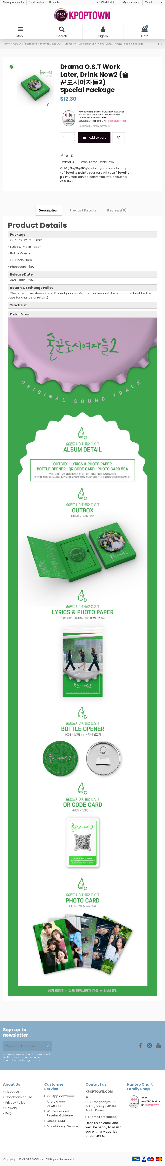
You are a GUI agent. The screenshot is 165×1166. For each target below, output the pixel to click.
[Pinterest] (72, 156)
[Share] (62, 156)
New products (14, 2)
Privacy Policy (15, 1102)
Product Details (82, 210)
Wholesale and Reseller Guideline (60, 1113)
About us (12, 1091)
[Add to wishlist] (118, 137)
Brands (54, 2)
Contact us (153, 2)
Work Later (89, 162)
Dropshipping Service (62, 1126)
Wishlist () (109, 2)
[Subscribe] (47, 1046)
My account (132, 2)
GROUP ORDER (57, 1121)
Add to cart (97, 137)
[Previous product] (159, 44)
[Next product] (161, 44)
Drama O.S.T (70, 162)
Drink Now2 (106, 162)
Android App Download (56, 1103)
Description (49, 210)
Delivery (11, 1108)
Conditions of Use (18, 1097)
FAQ (8, 1113)
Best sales (37, 2)
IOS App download (60, 1096)
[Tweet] (66, 156)
